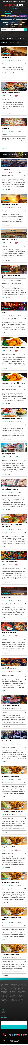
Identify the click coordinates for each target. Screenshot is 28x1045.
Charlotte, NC (4, 992)
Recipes (13, 11)
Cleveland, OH (4, 995)
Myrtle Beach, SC (13, 995)
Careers (16, 1)
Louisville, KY (12, 991)
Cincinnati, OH (4, 993)
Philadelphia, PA (21, 984)
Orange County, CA (13, 1000)
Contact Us (23, 1)
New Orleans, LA (13, 999)
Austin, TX (3, 988)
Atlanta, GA (3, 987)
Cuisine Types (21, 38)
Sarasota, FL (20, 993)
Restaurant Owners (8, 1)
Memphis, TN (12, 992)
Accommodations (19, 11)
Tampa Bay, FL (21, 1000)
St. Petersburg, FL (21, 998)
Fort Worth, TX (13, 983)
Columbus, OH (4, 996)
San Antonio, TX (21, 989)
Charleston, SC (4, 991)
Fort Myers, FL (4, 1000)
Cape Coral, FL (4, 989)
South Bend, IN (21, 996)
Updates (3, 1015)
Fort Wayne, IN (4, 1002)
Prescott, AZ (20, 988)
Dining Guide (7, 11)
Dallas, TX (3, 998)
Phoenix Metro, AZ (15, 8)
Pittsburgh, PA (21, 987)
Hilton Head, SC (13, 987)
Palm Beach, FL (21, 983)
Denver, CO (3, 999)
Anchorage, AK (4, 983)
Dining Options (10, 38)
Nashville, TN (12, 998)
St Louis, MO (20, 999)
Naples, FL (12, 996)
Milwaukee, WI (13, 993)
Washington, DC (21, 1002)
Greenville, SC (12, 985)
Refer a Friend (4, 1014)
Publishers (3, 1012)
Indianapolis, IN (13, 988)
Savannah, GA (21, 995)
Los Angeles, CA (13, 989)
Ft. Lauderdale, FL (13, 984)
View (2, 38)
